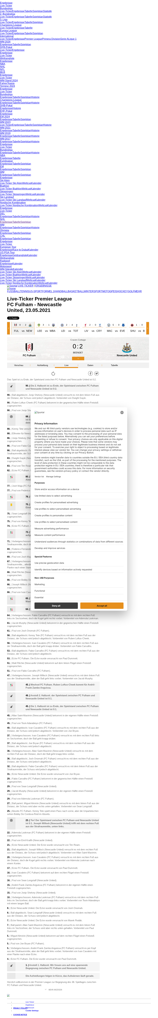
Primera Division (51, 39)
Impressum (30, 1008)
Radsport (5, 261)
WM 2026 (5, 41)
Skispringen (6, 191)
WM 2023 (5, 122)
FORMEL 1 (48, 291)
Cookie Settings (32, 1011)
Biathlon (4, 186)
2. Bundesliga (7, 14)
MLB (2, 72)
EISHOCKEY (120, 291)
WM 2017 (5, 138)
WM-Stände (6, 269)
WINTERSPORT (93, 291)
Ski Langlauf (7, 197)
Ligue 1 (72, 39)
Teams (11, 83)
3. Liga (3, 19)
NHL (2, 66)
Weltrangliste (7, 58)
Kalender (36, 183)
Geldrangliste (19, 255)
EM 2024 (5, 116)
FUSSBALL (13, 291)
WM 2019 (5, 133)
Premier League (33, 39)
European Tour (8, 247)
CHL (2, 236)
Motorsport (6, 266)
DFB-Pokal (6, 47)
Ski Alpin (5, 180)
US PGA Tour (7, 252)
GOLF (131, 291)
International (7, 36)
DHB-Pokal (6, 105)
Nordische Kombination (13, 202)
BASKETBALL (76, 291)
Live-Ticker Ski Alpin (11, 183)
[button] (9, 328)
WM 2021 (5, 127)
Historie (35, 97)
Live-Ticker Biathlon (11, 188)
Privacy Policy (20, 1008)
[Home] (11, 288)
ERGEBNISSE (43, 285)
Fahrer (3, 83)
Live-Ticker (6, 5)
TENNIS (24, 291)
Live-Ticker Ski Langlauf (13, 199)
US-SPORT (35, 291)
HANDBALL (61, 291)
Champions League (11, 25)
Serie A (64, 39)
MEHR (138, 291)
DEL (2, 213)
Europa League (8, 30)
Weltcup (26, 183)
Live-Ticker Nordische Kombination (19, 205)
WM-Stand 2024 (9, 80)
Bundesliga (6, 8)
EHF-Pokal (6, 111)
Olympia (4, 230)
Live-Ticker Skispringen (13, 194)
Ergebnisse (6, 3)
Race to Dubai (20, 249)
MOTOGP (107, 291)
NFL (2, 69)
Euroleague (6, 161)
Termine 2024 (7, 86)
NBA (2, 64)
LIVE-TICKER (25, 285)
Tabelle (29, 11)
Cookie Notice (20, 1015)
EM (2, 166)
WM (2, 172)
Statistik (47, 11)
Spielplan (38, 11)
